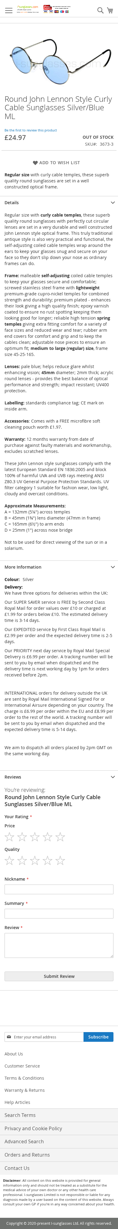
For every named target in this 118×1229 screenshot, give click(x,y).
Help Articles (17, 1102)
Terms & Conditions (24, 1078)
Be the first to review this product (31, 130)
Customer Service (22, 1066)
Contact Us (17, 1168)
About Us (14, 1054)
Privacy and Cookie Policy (33, 1128)
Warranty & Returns (25, 1090)
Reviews (13, 777)
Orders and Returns (27, 1154)
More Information (23, 567)
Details (12, 202)
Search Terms (20, 1115)
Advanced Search (24, 1141)
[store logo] (44, 8)
